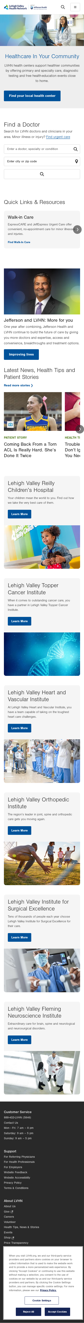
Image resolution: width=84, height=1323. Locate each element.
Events (8, 1232)
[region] (43, 1283)
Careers (9, 1216)
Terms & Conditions (16, 1188)
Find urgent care (58, 137)
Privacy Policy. (48, 1290)
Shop (9, 1238)
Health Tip (73, 437)
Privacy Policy (12, 1182)
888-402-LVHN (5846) (17, 1117)
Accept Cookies (57, 1311)
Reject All (28, 1311)
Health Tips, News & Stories (21, 1227)
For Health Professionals (19, 1162)
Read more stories (17, 385)
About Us (9, 1206)
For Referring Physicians (19, 1157)
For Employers (13, 1167)
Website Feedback (15, 1172)
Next (77, 229)
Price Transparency (16, 1243)
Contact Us (11, 1123)
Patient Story (15, 437)
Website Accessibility (17, 1177)
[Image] (33, 411)
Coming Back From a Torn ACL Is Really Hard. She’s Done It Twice (30, 450)
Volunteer (10, 1222)
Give (8, 1212)
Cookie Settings (41, 1300)
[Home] (25, 7)
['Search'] (63, 7)
